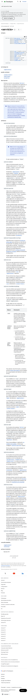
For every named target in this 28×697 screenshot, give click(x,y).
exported (16, 42)
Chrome (2, 676)
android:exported (16, 445)
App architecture (7, 6)
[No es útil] (13, 26)
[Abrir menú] (2, 1)
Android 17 (3, 628)
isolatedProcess (18, 53)
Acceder (24, 1)
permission (16, 57)
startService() (10, 459)
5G (1, 608)
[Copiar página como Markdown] (19, 30)
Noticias (2, 588)
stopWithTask (17, 60)
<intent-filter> (8, 74)
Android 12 (3, 638)
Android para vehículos (6, 620)
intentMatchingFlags (19, 52)
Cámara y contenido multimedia (7, 604)
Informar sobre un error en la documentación (10, 661)
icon (15, 51)
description (17, 38)
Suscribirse (24, 690)
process (16, 59)
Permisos (24, 479)
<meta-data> (7, 76)
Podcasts (3, 592)
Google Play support (5, 663)
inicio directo (20, 146)
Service (22, 83)
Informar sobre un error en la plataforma (9, 659)
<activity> (7, 546)
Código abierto (4, 586)
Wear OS (3, 616)
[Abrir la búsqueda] (18, 1)
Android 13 (3, 636)
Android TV (3, 622)
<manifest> (9, 439)
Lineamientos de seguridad (18, 482)
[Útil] (11, 26)
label (15, 55)
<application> (7, 69)
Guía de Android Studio (6, 646)
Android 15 (3, 632)
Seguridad (3, 584)
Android (2, 580)
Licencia (8, 687)
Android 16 (3, 630)
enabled (16, 40)
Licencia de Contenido (5, 565)
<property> (7, 78)
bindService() (19, 459)
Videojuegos (3, 598)
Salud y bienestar (4, 602)
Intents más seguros (15, 370)
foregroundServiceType (19, 43)
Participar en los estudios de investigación (9, 666)
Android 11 (3, 640)
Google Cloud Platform (6, 680)
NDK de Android (4, 654)
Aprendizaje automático (6, 600)
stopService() (10, 461)
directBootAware (18, 39)
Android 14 (3, 634)
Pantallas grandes (4, 614)
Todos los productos (5, 682)
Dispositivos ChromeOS (6, 618)
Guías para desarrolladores (6, 648)
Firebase (3, 678)
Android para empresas (6, 582)
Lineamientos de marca (16, 687)
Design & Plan (13, 23)
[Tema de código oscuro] (24, 37)
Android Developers (5, 23)
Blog (2, 590)
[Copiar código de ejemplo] (26, 37)
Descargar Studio (4, 652)
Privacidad (3, 606)
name (15, 56)
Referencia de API (4, 650)
